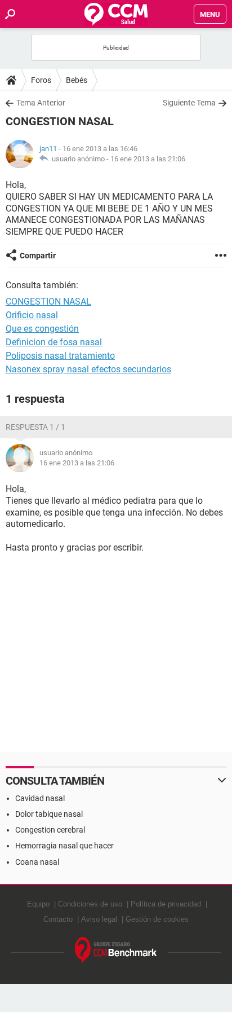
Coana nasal (37, 861)
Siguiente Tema (189, 102)
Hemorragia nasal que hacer (64, 845)
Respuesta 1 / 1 (35, 427)
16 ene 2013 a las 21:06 (147, 159)
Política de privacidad (166, 904)
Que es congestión (42, 328)
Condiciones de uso (90, 904)
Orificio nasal (32, 315)
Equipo (38, 904)
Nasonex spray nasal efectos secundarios (88, 369)
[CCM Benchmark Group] (116, 951)
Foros (41, 80)
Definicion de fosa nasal (54, 342)
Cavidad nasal (40, 798)
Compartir (38, 255)
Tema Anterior (40, 102)
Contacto (58, 919)
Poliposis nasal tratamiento (60, 355)
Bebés (76, 80)
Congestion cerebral (50, 829)
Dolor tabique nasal (49, 814)
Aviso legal (99, 919)
